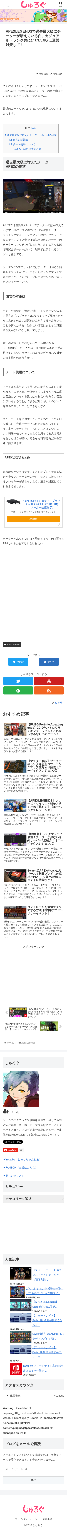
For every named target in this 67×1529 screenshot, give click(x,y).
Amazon (33, 518)
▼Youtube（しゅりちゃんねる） (22, 1159)
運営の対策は (18, 139)
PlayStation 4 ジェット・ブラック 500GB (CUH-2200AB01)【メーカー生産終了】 (41, 504)
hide (33, 128)
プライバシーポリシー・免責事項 (33, 1519)
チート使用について (22, 144)
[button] (60, 787)
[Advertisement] (33, 59)
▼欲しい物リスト (13, 1175)
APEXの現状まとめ (27, 148)
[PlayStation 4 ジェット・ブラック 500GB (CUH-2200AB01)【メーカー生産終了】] (13, 502)
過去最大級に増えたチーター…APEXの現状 (31, 135)
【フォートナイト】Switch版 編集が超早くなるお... (47, 1320)
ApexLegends (13, 644)
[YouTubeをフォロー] (49, 681)
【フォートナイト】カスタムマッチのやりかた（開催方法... (47, 1274)
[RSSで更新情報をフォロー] (49, 690)
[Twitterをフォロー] (18, 681)
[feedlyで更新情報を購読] (18, 690)
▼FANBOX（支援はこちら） (20, 1167)
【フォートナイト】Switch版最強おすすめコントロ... (47, 1352)
